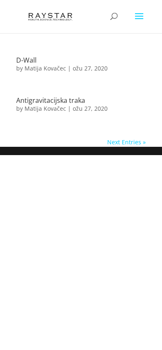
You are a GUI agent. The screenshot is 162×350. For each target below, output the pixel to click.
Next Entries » (126, 142)
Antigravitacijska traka (50, 100)
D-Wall (26, 60)
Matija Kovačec (45, 68)
